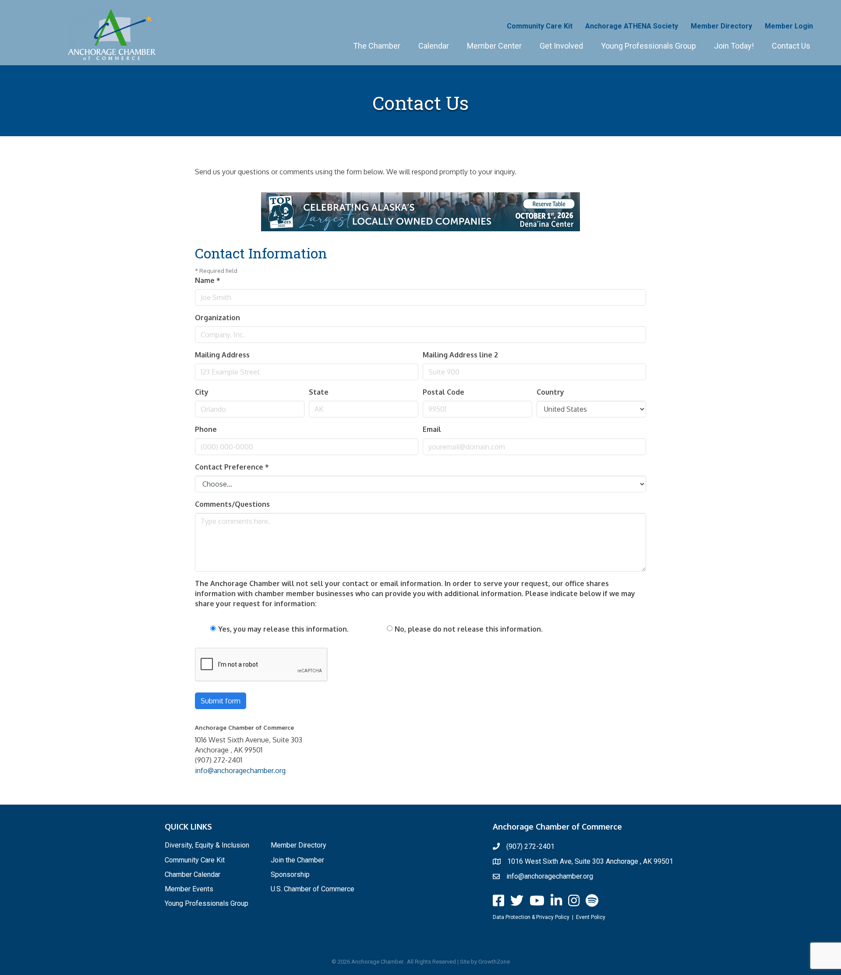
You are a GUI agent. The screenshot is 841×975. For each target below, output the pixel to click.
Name (207, 280)
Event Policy (590, 917)
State (319, 392)
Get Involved (561, 45)
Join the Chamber (297, 860)
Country (550, 392)
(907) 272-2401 (530, 846)
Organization (217, 317)
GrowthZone (494, 961)
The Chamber (376, 45)
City (201, 392)
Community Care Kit (539, 26)
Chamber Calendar (192, 874)
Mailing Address (222, 354)
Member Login (789, 26)
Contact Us (791, 45)
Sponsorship (290, 874)
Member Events (189, 889)
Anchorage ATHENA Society (631, 26)
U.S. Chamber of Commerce (312, 889)
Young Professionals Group (648, 45)
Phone (206, 429)
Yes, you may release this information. (283, 629)
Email (432, 429)
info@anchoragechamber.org (240, 770)
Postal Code (443, 392)
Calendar (433, 45)
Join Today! (734, 45)
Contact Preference (232, 467)
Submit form (220, 700)
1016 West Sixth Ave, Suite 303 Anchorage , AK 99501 (590, 861)
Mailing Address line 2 (460, 354)
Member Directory (721, 26)
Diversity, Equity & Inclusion (207, 845)
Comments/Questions (232, 504)
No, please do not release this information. (469, 629)
